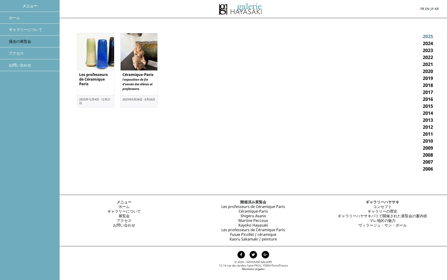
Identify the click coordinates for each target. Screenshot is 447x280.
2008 (428, 155)
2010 (428, 141)
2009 (428, 148)
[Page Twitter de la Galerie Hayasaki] (254, 255)
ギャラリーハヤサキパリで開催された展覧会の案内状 (382, 215)
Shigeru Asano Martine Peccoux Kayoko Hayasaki (253, 220)
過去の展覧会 (20, 41)
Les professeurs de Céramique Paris (253, 206)
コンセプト (382, 206)
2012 (428, 127)
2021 (428, 64)
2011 (428, 134)
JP (432, 9)
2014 (428, 113)
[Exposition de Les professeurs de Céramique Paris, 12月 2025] (95, 51)
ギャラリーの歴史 (382, 211)
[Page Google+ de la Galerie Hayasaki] (265, 255)
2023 (428, 50)
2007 (428, 162)
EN (427, 9)
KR (437, 9)
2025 (428, 36)
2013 (428, 120)
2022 (428, 57)
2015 (428, 106)
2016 (428, 99)
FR (422, 9)
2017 (428, 92)
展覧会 (124, 215)
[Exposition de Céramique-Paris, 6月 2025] (139, 51)
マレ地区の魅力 (382, 220)
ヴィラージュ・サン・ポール (382, 225)
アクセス (16, 53)
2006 (428, 169)
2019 (428, 78)
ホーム (14, 17)
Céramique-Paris (253, 211)
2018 (428, 85)
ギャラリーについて (25, 29)
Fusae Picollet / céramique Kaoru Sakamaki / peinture (253, 237)
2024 (428, 43)
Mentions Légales (253, 269)
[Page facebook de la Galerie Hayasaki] (242, 255)
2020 (428, 71)
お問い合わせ (20, 65)
